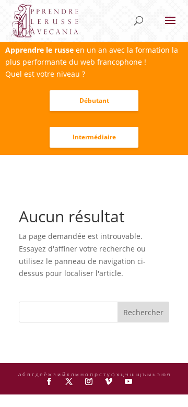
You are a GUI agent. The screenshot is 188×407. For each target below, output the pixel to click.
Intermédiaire (94, 137)
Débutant (94, 100)
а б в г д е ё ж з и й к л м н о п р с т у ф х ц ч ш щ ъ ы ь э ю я (94, 374)
